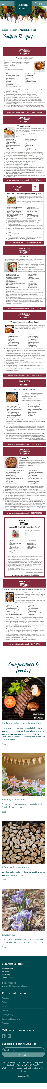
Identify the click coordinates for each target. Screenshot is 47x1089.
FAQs (4, 1006)
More (4, 744)
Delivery (5, 1002)
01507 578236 (10, 983)
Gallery (14, 29)
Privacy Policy (7, 1014)
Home (5, 29)
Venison (5, 1010)
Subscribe (23, 1055)
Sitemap (5, 1023)
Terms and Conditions (11, 1019)
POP (28, 1076)
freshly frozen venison (21, 736)
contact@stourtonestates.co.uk (17, 986)
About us (5, 998)
